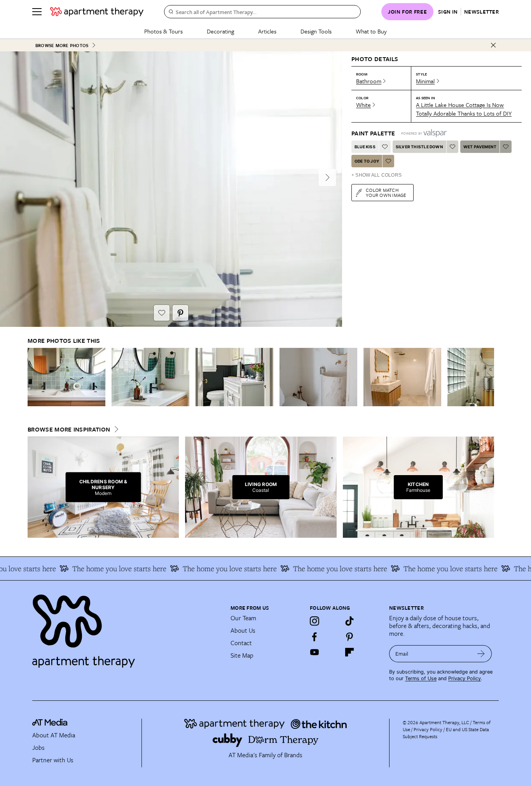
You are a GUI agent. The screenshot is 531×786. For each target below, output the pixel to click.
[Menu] (37, 11)
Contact (241, 642)
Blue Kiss (365, 146)
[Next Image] (327, 177)
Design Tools (316, 31)
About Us (243, 630)
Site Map (242, 655)
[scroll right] (488, 377)
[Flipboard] (349, 652)
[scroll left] (34, 377)
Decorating (220, 31)
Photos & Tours (163, 31)
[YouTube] (314, 652)
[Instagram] (314, 621)
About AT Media (53, 735)
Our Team (243, 618)
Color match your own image (386, 192)
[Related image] (66, 377)
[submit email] (481, 653)
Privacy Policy (464, 678)
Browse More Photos (61, 45)
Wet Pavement (479, 146)
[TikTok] (349, 621)
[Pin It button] (180, 313)
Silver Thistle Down (419, 146)
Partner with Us (52, 760)
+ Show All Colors (376, 175)
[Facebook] (314, 636)
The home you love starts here (111, 568)
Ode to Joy (367, 161)
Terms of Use (421, 678)
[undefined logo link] (96, 11)
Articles (267, 31)
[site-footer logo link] (49, 723)
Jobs (38, 747)
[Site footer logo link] (126, 627)
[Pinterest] (349, 636)
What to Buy (371, 31)
